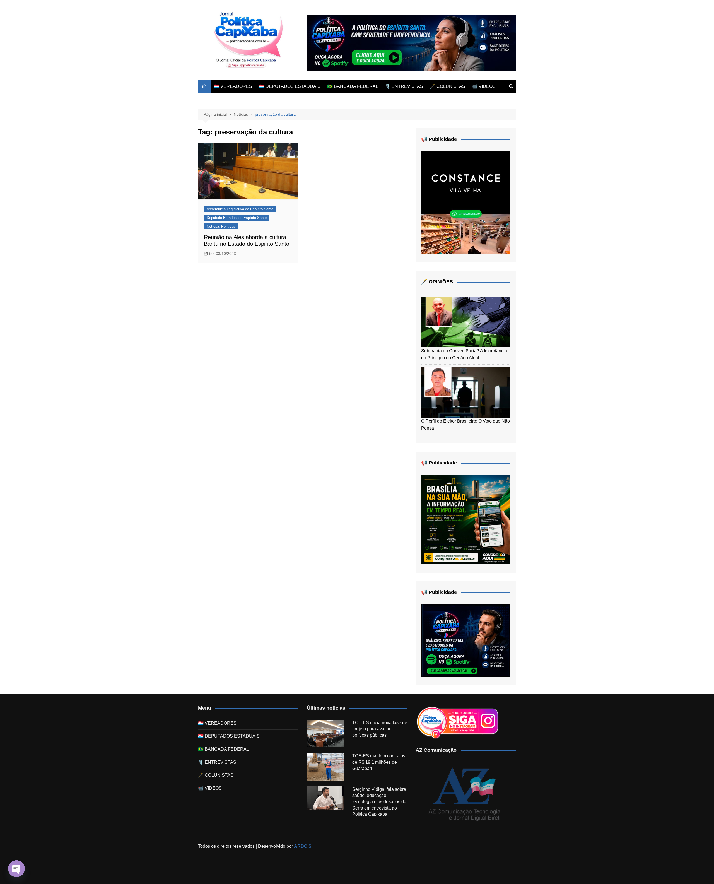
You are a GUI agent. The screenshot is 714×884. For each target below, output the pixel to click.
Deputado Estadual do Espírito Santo (237, 218)
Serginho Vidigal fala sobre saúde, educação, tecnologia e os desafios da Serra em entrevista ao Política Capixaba (379, 802)
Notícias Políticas (221, 226)
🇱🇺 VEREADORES (233, 86)
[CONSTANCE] (465, 202)
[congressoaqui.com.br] (465, 519)
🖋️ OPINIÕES (437, 282)
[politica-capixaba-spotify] (411, 42)
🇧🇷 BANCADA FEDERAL (352, 86)
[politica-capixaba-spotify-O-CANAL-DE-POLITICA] (465, 640)
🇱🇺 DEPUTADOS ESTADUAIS (289, 86)
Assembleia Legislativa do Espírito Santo (240, 209)
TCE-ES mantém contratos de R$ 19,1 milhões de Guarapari (378, 762)
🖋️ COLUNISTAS (447, 86)
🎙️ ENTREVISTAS (404, 86)
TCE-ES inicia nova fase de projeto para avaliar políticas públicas (379, 729)
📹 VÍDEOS (484, 86)
